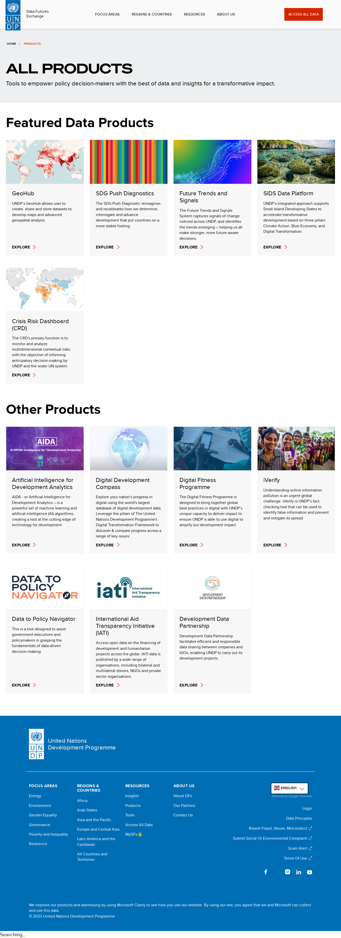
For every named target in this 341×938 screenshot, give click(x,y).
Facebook (265, 871)
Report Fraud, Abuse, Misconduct (278, 828)
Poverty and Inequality (48, 834)
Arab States (87, 810)
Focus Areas (107, 14)
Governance (39, 825)
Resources (194, 14)
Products (133, 805)
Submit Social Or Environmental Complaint (270, 838)
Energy (35, 796)
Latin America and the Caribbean (96, 841)
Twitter (276, 871)
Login (307, 808)
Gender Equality (43, 815)
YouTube (309, 871)
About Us (226, 14)
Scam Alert (297, 848)
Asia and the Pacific (94, 820)
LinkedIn (298, 871)
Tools (129, 815)
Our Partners (184, 805)
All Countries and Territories (92, 856)
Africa (82, 800)
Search (330, 14)
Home (11, 43)
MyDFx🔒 (134, 834)
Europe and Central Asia (98, 829)
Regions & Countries (152, 14)
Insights (132, 796)
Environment (40, 805)
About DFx (182, 796)
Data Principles (299, 818)
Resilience (38, 844)
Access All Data (303, 14)
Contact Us (183, 815)
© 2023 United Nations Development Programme (72, 916)
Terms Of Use (295, 858)
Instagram (287, 871)
